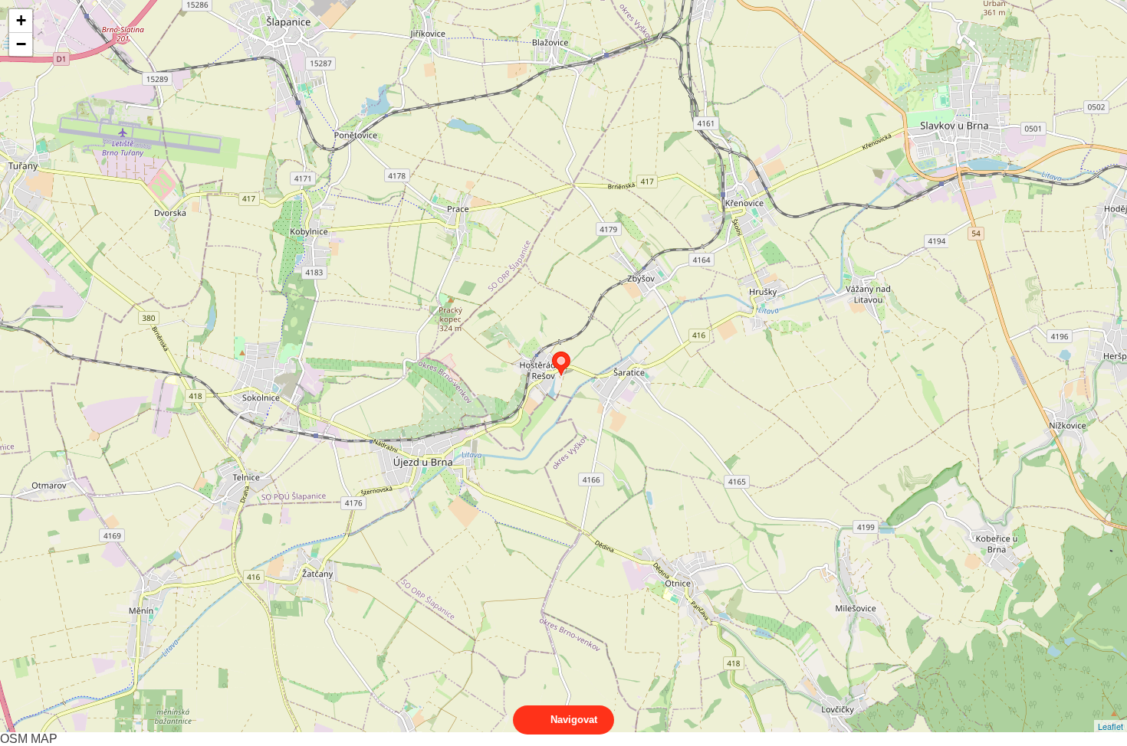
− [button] (21, 44)
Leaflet (1110, 726)
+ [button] (21, 20)
